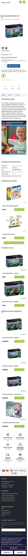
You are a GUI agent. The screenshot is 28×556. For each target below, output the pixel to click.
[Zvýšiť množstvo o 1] (6, 65)
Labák (2, 515)
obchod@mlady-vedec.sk (7, 481)
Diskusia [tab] (17, 95)
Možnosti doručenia (6, 59)
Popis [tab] (3, 95)
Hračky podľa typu (5, 514)
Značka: (6, 19)
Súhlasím (20, 552)
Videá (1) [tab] (10, 95)
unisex (14, 174)
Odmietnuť (7, 552)
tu (22, 544)
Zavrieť (11, 85)
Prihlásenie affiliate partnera (8, 498)
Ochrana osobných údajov (7, 495)
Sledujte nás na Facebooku (7, 485)
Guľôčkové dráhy (17, 165)
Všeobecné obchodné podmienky (9, 493)
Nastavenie (13, 548)
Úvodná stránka (5, 510)
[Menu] (24, 2)
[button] (14, 341)
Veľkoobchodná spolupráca (8, 500)
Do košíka (15, 66)
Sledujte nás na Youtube (7, 486)
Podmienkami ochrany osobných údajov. (11, 534)
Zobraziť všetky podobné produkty (14, 243)
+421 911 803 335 (5, 483)
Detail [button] (20, 426)
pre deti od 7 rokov (17, 172)
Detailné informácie (6, 80)
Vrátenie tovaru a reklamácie (8, 497)
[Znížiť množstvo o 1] (6, 67)
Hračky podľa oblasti (6, 512)
